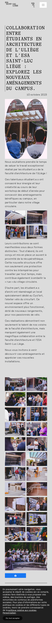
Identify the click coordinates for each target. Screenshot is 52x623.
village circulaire (27, 281)
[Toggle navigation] (43, 5)
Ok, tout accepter (12, 618)
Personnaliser (9, 613)
